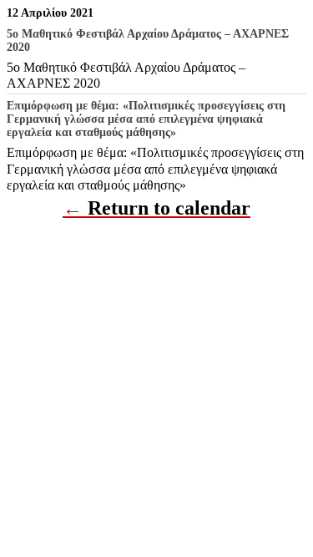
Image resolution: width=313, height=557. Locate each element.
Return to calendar (169, 208)
